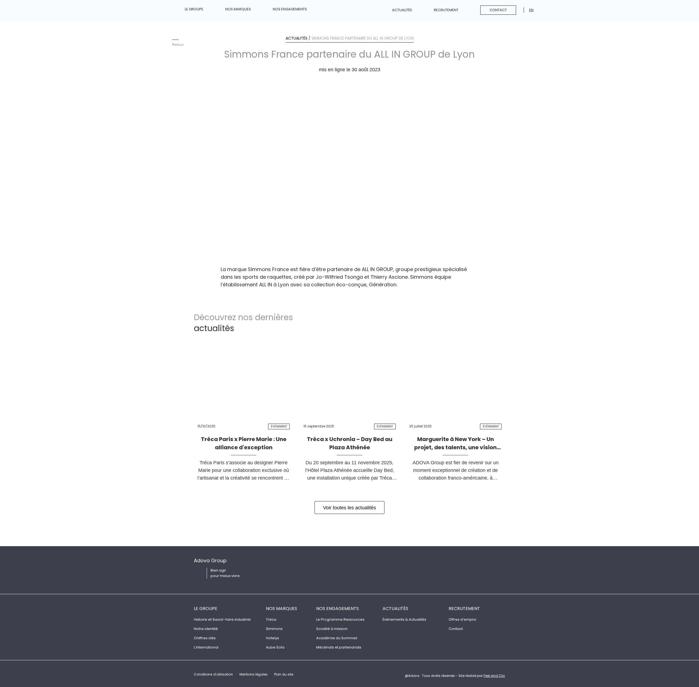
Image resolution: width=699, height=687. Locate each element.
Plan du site (283, 674)
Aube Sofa (275, 647)
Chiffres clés (205, 638)
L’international (206, 647)
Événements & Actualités (404, 619)
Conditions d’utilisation (213, 674)
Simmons (274, 628)
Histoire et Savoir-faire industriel (222, 619)
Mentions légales (253, 674)
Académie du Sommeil (336, 638)
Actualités (402, 10)
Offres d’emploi (462, 619)
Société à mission (332, 628)
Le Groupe (194, 9)
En (531, 10)
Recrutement (446, 10)
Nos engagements (290, 9)
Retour (178, 44)
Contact (498, 10)
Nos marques (238, 9)
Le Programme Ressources (340, 619)
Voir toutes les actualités (349, 507)
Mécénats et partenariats (338, 647)
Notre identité (206, 628)
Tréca (271, 619)
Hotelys (272, 638)
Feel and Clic (494, 675)
